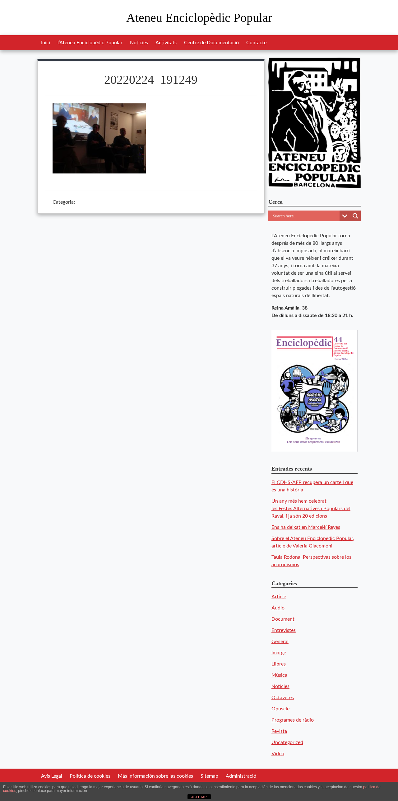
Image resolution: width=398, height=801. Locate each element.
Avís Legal (51, 776)
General (280, 641)
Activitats (166, 42)
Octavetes (282, 697)
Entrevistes (283, 630)
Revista (279, 731)
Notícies (139, 42)
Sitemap (209, 776)
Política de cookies (90, 776)
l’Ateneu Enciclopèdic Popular (90, 42)
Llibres (278, 663)
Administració (241, 776)
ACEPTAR (199, 797)
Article (278, 596)
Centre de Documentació (211, 42)
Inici (45, 42)
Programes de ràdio (292, 720)
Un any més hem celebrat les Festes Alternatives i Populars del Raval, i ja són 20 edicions (310, 509)
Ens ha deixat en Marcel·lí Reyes (305, 527)
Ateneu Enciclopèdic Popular (199, 18)
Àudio (278, 607)
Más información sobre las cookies (155, 776)
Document (282, 619)
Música (279, 675)
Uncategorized (287, 742)
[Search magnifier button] (355, 216)
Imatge (278, 652)
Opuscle (280, 708)
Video (277, 753)
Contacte (256, 42)
